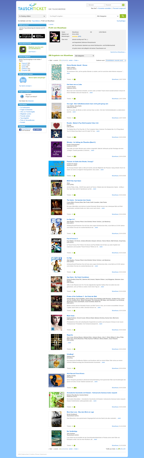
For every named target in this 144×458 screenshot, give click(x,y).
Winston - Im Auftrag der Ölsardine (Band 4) (81, 142)
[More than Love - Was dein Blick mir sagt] (56, 426)
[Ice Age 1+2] (56, 234)
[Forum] (22, 53)
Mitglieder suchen (25, 114)
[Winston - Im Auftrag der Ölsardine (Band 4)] (56, 157)
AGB (19, 454)
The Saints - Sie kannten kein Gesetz (79, 200)
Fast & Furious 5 (72, 238)
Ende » (76, 60)
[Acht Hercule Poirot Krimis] (56, 388)
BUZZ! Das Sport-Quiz (74, 181)
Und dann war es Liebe (74, 84)
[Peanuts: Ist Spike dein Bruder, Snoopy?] (56, 176)
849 (79, 36)
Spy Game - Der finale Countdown (78, 277)
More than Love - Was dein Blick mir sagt (80, 412)
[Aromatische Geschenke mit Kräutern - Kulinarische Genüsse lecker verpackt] (56, 407)
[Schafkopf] (56, 368)
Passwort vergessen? (119, 8)
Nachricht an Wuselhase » (118, 52)
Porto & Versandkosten (27, 120)
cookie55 (24, 65)
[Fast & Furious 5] (56, 253)
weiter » (71, 60)
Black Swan (70, 315)
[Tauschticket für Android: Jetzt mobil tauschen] (25, 38)
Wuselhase (115, 79)
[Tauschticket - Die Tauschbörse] (32, 7)
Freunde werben (25, 116)
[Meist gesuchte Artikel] (23, 82)
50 (121, 449)
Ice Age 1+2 (70, 219)
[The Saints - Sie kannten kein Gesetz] (56, 214)
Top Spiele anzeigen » (25, 86)
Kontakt (22, 122)
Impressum (43, 454)
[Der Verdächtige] (56, 445)
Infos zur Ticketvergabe (27, 112)
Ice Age (69, 258)
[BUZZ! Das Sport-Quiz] (56, 195)
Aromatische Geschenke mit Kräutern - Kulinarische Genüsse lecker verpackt (92, 393)
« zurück (50, 24)
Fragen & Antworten (26, 109)
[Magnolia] (56, 349)
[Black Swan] (56, 330)
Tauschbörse (36, 21)
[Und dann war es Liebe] (56, 99)
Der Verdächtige (72, 431)
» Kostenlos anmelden (104, 8)
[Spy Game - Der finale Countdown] (56, 291)
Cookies (32, 454)
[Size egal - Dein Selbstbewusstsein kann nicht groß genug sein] (56, 118)
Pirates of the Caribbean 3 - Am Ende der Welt (82, 296)
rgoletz (24, 67)
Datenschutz (25, 454)
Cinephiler (25, 70)
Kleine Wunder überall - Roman (77, 65)
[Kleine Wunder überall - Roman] (56, 79)
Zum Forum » (32, 51)
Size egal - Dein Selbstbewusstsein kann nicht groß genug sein (87, 104)
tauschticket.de (26, 129)
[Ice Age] (56, 272)
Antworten (31, 101)
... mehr (90, 92)
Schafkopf (70, 354)
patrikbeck (25, 68)
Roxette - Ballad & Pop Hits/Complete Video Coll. (83, 123)
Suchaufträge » (121, 21)
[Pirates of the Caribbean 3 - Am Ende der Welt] (56, 311)
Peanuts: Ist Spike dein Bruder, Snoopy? (80, 161)
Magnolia (70, 335)
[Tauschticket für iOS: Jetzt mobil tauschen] (38, 38)
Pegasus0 (24, 63)
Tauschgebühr (24, 118)
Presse (37, 454)
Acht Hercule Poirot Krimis (75, 373)
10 (116, 449)
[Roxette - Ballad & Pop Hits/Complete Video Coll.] (56, 137)
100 (124, 449)
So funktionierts (25, 107)
